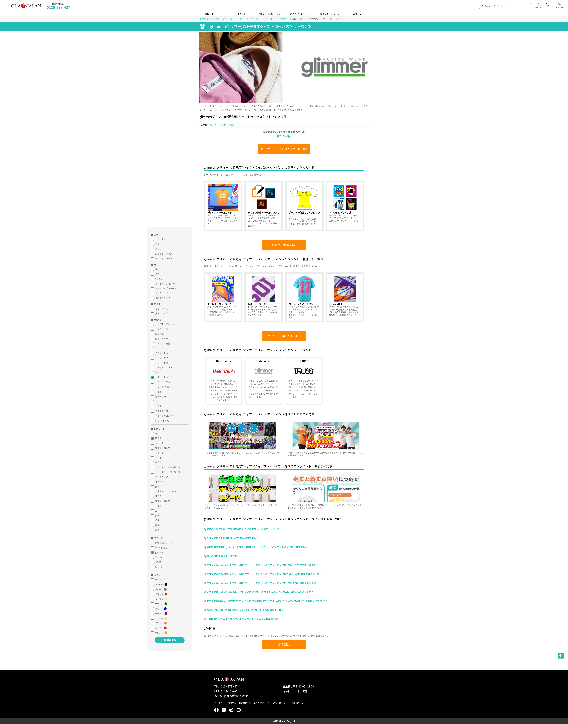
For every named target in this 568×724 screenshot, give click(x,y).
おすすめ (159, 391)
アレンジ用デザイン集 (345, 206)
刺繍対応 (159, 333)
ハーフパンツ (161, 357)
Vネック (159, 278)
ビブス (158, 406)
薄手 (157, 243)
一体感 (158, 505)
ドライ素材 (160, 239)
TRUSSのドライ (303, 381)
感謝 (157, 525)
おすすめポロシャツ (164, 410)
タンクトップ (161, 293)
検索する (171, 640)
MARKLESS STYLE (163, 542)
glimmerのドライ (263, 381)
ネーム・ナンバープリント (304, 297)
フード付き (160, 348)
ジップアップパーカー (165, 324)
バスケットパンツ (271, 19)
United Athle (161, 547)
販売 (157, 486)
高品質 (158, 248)
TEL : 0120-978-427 (226, 686)
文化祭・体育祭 (162, 447)
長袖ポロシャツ (162, 297)
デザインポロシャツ (164, 415)
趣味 (157, 529)
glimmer (159, 552)
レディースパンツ (163, 367)
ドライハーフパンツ (164, 381)
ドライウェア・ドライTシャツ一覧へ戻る (284, 149)
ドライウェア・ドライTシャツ (250, 19)
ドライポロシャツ (163, 258)
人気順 (204, 124)
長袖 (157, 273)
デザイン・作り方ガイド (223, 206)
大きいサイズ (161, 313)
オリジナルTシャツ (228, 19)
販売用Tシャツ (285, 19)
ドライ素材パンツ (163, 386)
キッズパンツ (161, 372)
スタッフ (159, 457)
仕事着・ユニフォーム (165, 491)
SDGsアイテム (162, 420)
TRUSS (158, 557)
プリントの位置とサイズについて (304, 206)
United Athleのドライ (223, 381)
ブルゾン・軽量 (162, 343)
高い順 (222, 124)
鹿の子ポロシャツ (163, 253)
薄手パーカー (161, 338)
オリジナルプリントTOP (209, 19)
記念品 (158, 462)
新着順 (232, 124)
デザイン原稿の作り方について (263, 206)
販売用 (158, 438)
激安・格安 (160, 396)
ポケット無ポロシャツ (165, 288)
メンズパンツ (161, 362)
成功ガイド (358, 14)
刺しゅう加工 (345, 297)
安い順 (213, 124)
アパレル (159, 401)
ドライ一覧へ (284, 136)
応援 (157, 520)
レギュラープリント (263, 297)
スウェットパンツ (163, 353)
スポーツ (159, 452)
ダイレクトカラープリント (223, 297)
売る (157, 515)
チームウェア (161, 476)
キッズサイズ (161, 308)
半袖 (157, 269)
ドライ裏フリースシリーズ (167, 471)
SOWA (158, 562)
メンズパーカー (162, 328)
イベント (159, 433)
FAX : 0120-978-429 (226, 691)
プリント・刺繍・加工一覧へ (284, 336)
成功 (157, 510)
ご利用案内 (284, 644)
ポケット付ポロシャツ (165, 283)
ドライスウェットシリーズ (167, 467)
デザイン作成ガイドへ (284, 245)
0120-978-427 (58, 7)
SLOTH (158, 566)
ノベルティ (160, 442)
